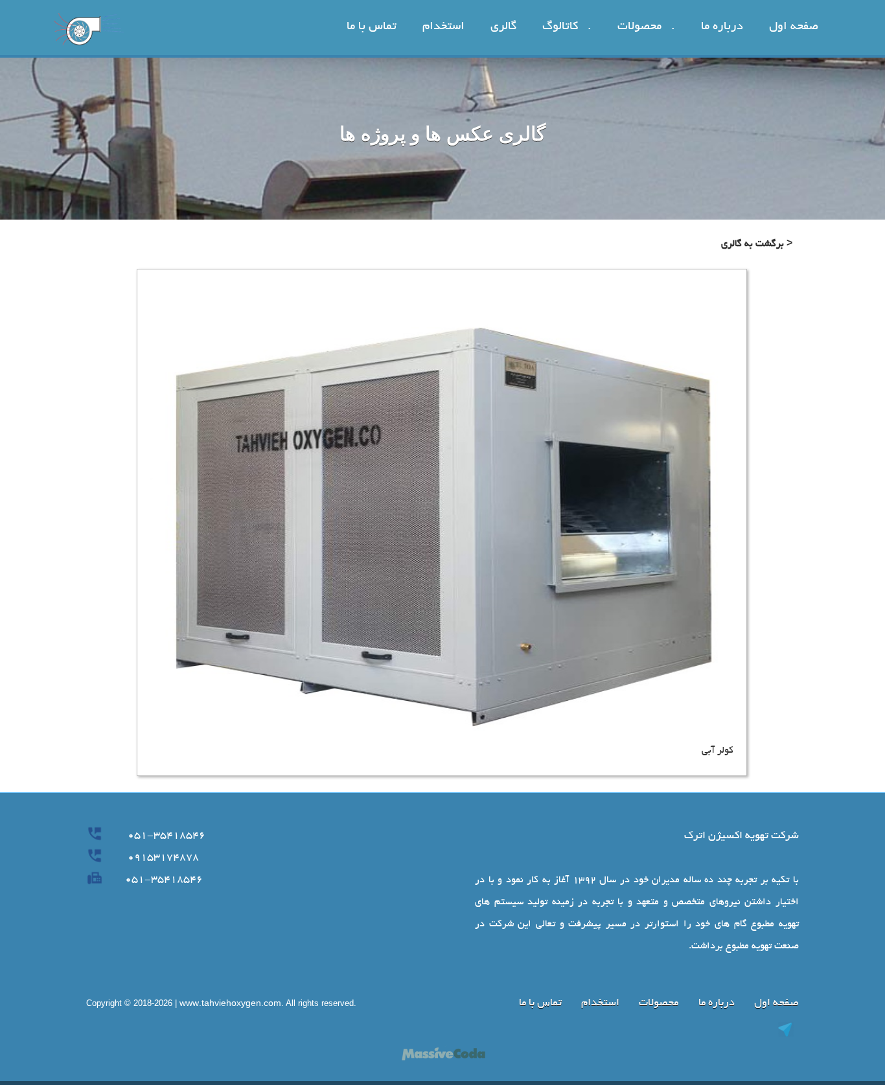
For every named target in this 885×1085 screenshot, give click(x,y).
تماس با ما (540, 1003)
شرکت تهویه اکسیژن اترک (741, 836)
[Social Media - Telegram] (620, 1029)
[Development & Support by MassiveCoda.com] (442, 1053)
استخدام (600, 1003)
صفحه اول (776, 1003)
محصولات (658, 1003)
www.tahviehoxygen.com (230, 1004)
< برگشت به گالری (756, 244)
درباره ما (715, 1003)
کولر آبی (717, 751)
